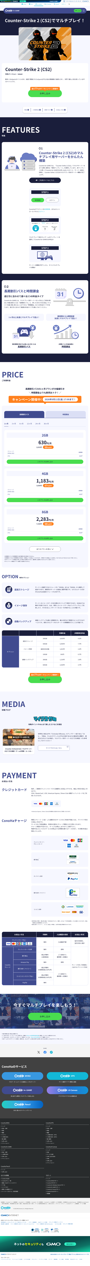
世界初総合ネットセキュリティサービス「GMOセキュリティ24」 (14, 1222)
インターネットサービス (6, 1259)
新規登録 (47, 209)
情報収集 (55, 1259)
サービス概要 (83, 1203)
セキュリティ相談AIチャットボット (56, 1222)
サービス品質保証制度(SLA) (41, 1203)
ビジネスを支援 (27, 1259)
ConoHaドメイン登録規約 (11, 1202)
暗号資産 (67, 1259)
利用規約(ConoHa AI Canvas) (69, 1202)
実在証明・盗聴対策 (5, 1224)
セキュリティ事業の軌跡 (68, 1223)
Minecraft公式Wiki (35, 1037)
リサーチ (50, 1259)
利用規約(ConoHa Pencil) (83, 1202)
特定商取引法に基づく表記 (16, 1203)
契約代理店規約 (5, 1203)
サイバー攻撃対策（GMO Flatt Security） (45, 1224)
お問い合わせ (51, 1203)
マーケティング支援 (43, 1259)
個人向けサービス (74, 1259)
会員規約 (3, 1202)
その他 (80, 1259)
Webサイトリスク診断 (42, 1222)
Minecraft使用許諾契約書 (33, 1035)
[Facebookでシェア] (45, 1052)
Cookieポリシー (70, 1203)
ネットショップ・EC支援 (17, 1259)
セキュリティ (34, 1259)
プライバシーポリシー (60, 1203)
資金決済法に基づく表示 (28, 1203)
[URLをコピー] (51, 1052)
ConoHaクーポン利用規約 (37, 1202)
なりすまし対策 (58, 1224)
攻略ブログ (47, 110)
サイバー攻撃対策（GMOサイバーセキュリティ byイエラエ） (23, 1224)
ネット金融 (61, 1259)
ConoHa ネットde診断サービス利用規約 (53, 1202)
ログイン (42, 211)
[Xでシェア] (38, 1052)
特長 (25, 110)
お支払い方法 (60, 110)
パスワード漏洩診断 (32, 1222)
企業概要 (77, 1203)
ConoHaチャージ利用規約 (24, 1202)
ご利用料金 (36, 110)
